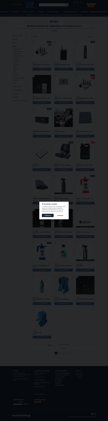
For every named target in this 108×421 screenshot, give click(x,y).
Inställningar (60, 215)
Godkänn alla (48, 215)
